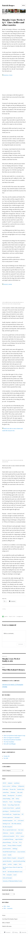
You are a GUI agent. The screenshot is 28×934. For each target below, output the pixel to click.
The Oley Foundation (9, 742)
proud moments (7, 848)
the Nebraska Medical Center (15, 871)
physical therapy (7, 842)
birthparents (21, 786)
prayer (4, 845)
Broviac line (13, 789)
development (11, 795)
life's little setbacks (16, 823)
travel (15, 874)
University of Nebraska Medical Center (12, 881)
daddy (4, 795)
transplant (9, 874)
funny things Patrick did (13, 805)
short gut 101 (21, 858)
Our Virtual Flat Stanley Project (9, 919)
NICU (17, 836)
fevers (10, 801)
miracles (12, 833)
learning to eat (6, 823)
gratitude (18, 808)
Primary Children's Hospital (14, 845)
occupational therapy (8, 839)
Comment (20, 644)
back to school (6, 786)
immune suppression (8, 817)
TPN (4, 874)
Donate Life (6, 756)
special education (7, 861)
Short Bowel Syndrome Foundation (12, 739)
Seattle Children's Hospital (9, 858)
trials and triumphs (7, 878)
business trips (20, 789)
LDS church (21, 820)
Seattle (9, 855)
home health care (7, 814)
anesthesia (16, 783)
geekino (6, 616)
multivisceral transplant (8, 836)
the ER (4, 871)
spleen (4, 864)
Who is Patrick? (6, 922)
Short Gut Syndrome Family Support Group (14, 735)
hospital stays (16, 814)
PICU (20, 842)
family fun (5, 801)
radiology (14, 848)
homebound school (15, 811)
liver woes (20, 830)
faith (13, 798)
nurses (22, 836)
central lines (6, 792)
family (17, 798)
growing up (6, 811)
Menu (23, 5)
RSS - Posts (7, 906)
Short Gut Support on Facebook (11, 737)
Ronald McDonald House (9, 851)
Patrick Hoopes (8, 5)
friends (4, 805)
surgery (15, 864)
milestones (5, 833)
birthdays (14, 786)
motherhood (19, 833)
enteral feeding (6, 798)
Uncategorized (20, 616)
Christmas (12, 792)
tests (20, 864)
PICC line (15, 842)
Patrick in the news (6, 926)
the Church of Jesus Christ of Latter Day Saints (12, 868)
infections (17, 817)
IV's (15, 820)
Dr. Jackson (19, 795)
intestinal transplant (7, 820)
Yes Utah (6, 758)
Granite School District (8, 808)
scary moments (21, 851)
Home (3, 915)
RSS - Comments (8, 908)
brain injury (5, 789)
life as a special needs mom (10, 830)
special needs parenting (19, 861)
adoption (10, 783)
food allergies (17, 801)
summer (10, 864)
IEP (22, 814)
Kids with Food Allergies (10, 744)
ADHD (4, 783)
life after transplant (7, 826)
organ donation (19, 839)
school (4, 855)
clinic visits (19, 792)
